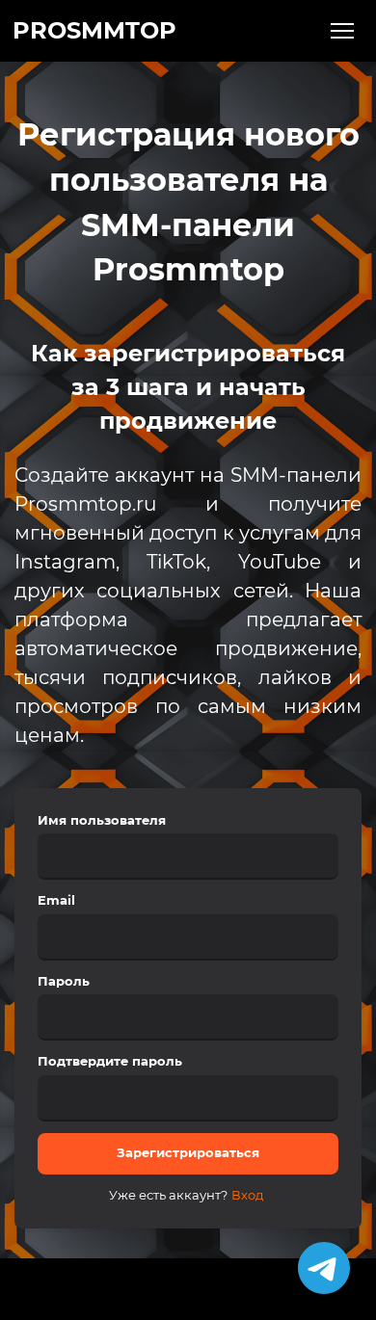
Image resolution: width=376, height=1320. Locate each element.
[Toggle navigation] (343, 31)
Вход (247, 1194)
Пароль (64, 981)
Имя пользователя (102, 820)
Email (56, 900)
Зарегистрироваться (188, 1152)
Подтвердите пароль (110, 1061)
